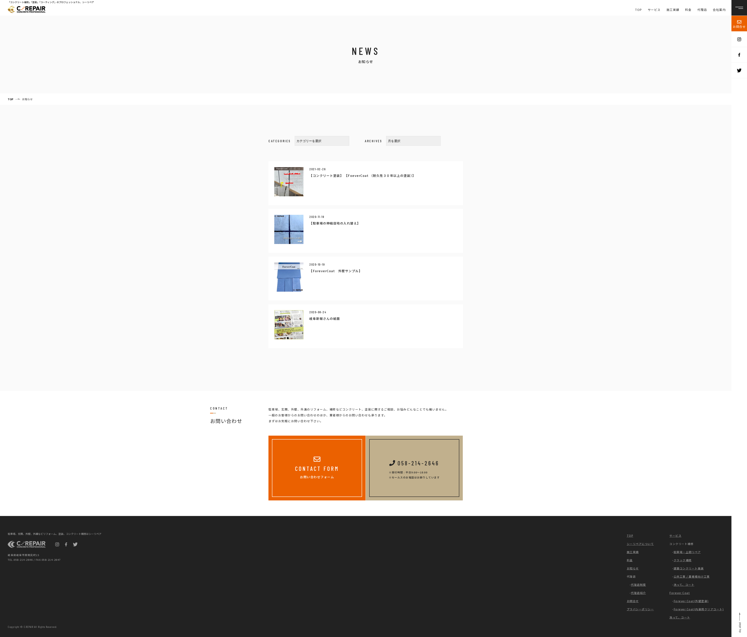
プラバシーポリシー (640, 609)
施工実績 (672, 10)
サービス (654, 10)
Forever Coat (679, 593)
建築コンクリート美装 (689, 568)
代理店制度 (638, 585)
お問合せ (739, 27)
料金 (688, 10)
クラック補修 (683, 560)
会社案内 (719, 10)
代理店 (702, 10)
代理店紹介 (638, 593)
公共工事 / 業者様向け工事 (692, 576)
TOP (638, 10)
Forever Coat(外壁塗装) (691, 601)
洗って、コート (684, 585)
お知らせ (633, 568)
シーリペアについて (640, 544)
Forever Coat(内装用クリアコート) (699, 609)
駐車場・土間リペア (687, 552)
